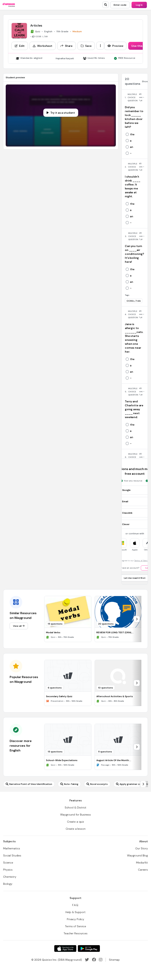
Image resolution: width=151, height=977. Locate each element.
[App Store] (65, 948)
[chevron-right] (137, 619)
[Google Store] (89, 948)
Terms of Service (142, 560)
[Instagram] (100, 960)
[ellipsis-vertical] (100, 46)
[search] (105, 5)
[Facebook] (94, 960)
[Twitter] (87, 960)
